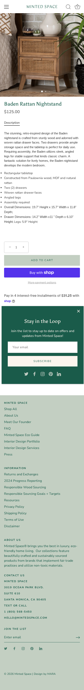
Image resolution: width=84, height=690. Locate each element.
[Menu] (6, 6)
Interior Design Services (21, 448)
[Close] (78, 311)
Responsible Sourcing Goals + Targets (32, 494)
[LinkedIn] (59, 374)
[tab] (14, 122)
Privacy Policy (14, 507)
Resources (12, 500)
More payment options (42, 282)
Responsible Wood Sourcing (25, 487)
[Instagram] (43, 374)
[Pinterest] (51, 374)
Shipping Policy (15, 513)
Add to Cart (42, 260)
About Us (11, 415)
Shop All (10, 409)
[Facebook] (34, 374)
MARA (51, 674)
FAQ (7, 428)
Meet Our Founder (17, 422)
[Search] (68, 7)
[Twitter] (26, 374)
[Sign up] (78, 637)
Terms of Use (14, 520)
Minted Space (22, 674)
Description (12, 123)
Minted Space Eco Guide (22, 435)
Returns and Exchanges (21, 474)
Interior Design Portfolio (22, 441)
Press (8, 454)
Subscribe (42, 361)
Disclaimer (12, 526)
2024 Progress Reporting (23, 481)
